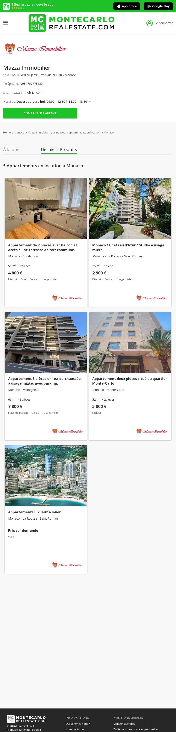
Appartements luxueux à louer (34, 512)
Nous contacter (75, 729)
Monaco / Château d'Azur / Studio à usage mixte (128, 247)
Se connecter (164, 23)
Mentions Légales (124, 724)
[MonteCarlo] (71, 23)
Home (7, 132)
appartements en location (84, 132)
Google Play (161, 6)
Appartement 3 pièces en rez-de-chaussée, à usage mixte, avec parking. (45, 381)
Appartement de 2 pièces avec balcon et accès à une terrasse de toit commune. (42, 247)
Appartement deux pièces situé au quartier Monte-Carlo (129, 381)
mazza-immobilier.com (26, 92)
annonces (59, 132)
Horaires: (9, 101)
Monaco (19, 132)
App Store (129, 6)
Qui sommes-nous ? (78, 724)
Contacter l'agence (40, 113)
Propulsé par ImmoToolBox (24, 730)
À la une (11, 149)
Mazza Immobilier (39, 132)
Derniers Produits (59, 149)
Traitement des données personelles (136, 729)
